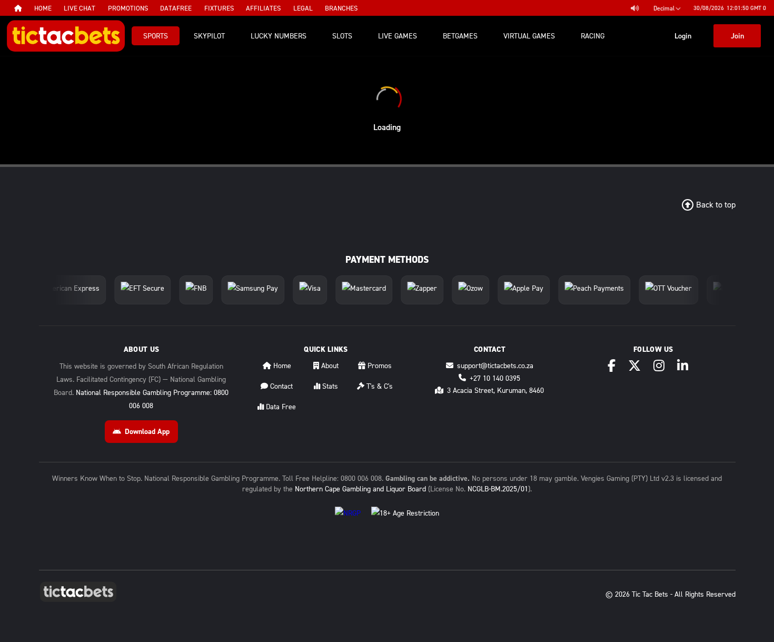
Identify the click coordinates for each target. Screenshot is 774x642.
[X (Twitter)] (634, 365)
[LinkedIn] (682, 365)
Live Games (397, 35)
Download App (147, 431)
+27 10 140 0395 (495, 377)
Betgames (460, 35)
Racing (592, 35)
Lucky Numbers (278, 35)
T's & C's (378, 385)
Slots (342, 35)
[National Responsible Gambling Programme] (348, 521)
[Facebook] (612, 365)
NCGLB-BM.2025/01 (498, 488)
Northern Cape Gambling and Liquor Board (360, 488)
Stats (329, 385)
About (329, 365)
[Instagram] (658, 365)
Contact (280, 385)
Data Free (280, 406)
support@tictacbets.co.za (495, 365)
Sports (155, 35)
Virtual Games (529, 35)
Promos (378, 365)
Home (281, 365)
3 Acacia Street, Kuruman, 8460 (495, 390)
